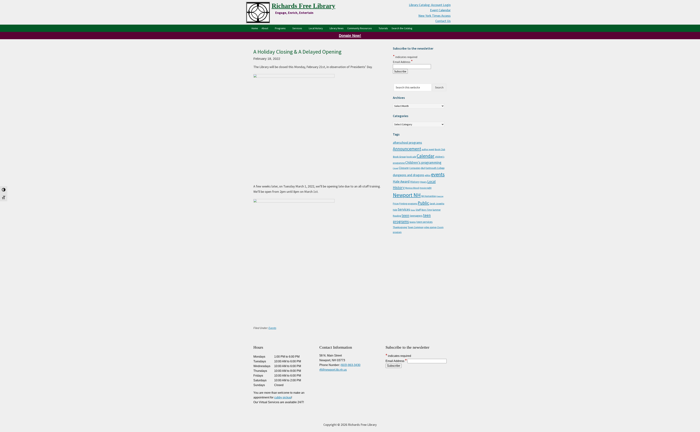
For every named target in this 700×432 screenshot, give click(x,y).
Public (423, 203)
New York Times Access (434, 15)
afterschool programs (407, 143)
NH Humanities (428, 196)
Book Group (399, 156)
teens (412, 222)
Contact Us (443, 21)
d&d (423, 168)
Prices (396, 203)
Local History (316, 28)
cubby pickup (282, 397)
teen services (424, 222)
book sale (411, 156)
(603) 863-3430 (350, 365)
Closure (404, 168)
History (414, 181)
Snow (413, 210)
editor (428, 175)
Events (272, 328)
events (438, 174)
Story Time (426, 209)
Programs (280, 28)
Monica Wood (412, 187)
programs (412, 203)
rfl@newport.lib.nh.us (333, 369)
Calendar (425, 156)
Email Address (403, 62)
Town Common (415, 227)
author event (428, 149)
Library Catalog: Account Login (430, 5)
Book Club (440, 149)
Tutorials (383, 28)
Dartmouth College (434, 168)
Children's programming (423, 162)
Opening (439, 196)
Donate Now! (350, 36)
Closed (395, 168)
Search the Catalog (403, 28)
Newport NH (407, 195)
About (265, 28)
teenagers (416, 215)
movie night (425, 187)
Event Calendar (440, 10)
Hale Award (401, 181)
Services (297, 28)
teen (405, 215)
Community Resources (359, 28)
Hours (423, 181)
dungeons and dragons (408, 175)
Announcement (407, 148)
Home (255, 28)
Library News (337, 28)
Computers (414, 168)
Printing (403, 203)
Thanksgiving (400, 227)
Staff (418, 209)
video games (430, 227)
